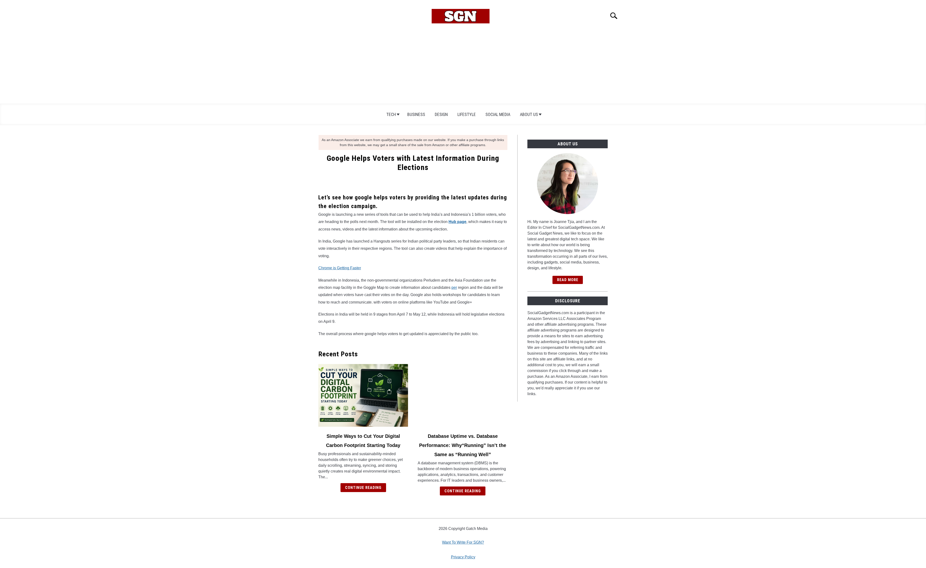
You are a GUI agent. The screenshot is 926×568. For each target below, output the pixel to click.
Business (416, 114)
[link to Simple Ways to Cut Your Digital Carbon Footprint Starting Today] (363, 395)
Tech (391, 114)
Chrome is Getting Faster (339, 268)
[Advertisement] (463, 67)
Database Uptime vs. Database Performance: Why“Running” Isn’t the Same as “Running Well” (462, 445)
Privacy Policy (463, 557)
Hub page (457, 222)
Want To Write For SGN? (463, 542)
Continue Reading (363, 487)
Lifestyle (466, 114)
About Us (529, 114)
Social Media (497, 114)
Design (441, 114)
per (454, 287)
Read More (567, 279)
